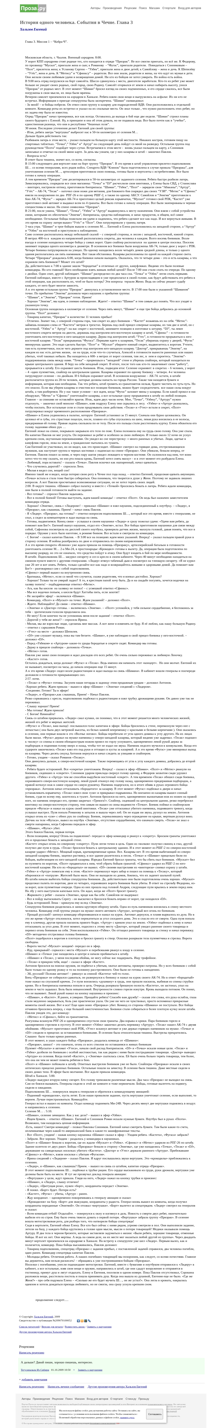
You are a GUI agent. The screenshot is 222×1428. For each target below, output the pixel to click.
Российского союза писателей (102, 1423)
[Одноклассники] (82, 1321)
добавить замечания (34, 1379)
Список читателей (29, 1326)
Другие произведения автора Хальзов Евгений (45, 1332)
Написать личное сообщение (66, 1386)
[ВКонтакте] (78, 1321)
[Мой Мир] (86, 1321)
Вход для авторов (189, 8)
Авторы (95, 8)
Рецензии (130, 8)
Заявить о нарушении (99, 1326)
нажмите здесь (127, 1417)
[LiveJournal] (89, 1321)
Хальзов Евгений (33, 29)
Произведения (112, 8)
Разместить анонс (75, 1326)
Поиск (143, 8)
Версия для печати (52, 1326)
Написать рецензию (31, 1352)
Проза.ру (143, 1398)
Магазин (154, 8)
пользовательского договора (160, 1404)
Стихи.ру (131, 1398)
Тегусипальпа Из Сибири (35, 1370)
